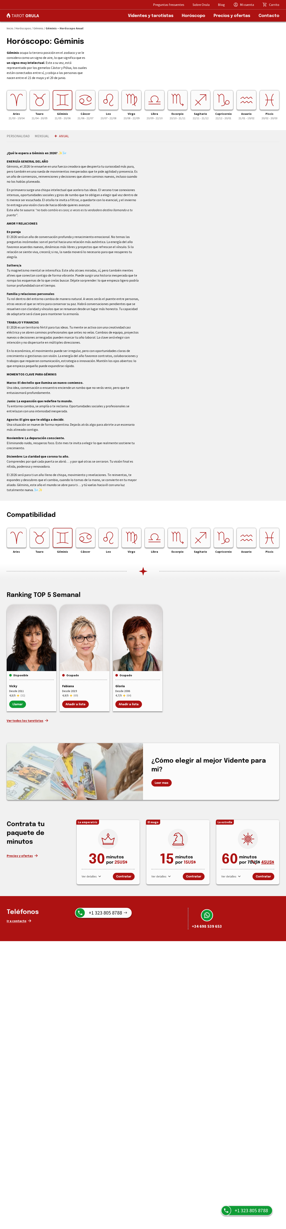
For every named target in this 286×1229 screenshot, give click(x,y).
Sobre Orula (201, 5)
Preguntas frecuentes (168, 5)
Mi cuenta (247, 5)
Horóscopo (193, 16)
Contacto (269, 16)
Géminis (38, 28)
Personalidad (18, 136)
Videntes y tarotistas (150, 16)
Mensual (42, 136)
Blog (221, 5)
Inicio (10, 28)
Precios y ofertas (232, 16)
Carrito (274, 5)
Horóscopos (23, 28)
